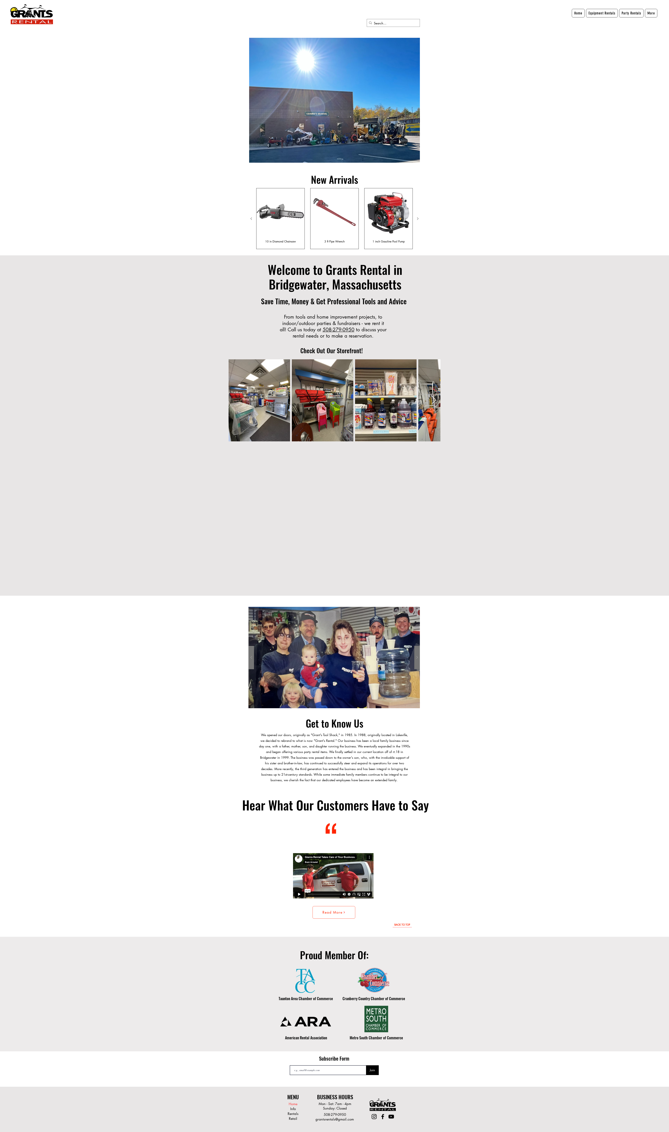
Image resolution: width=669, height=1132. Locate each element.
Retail (293, 1118)
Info (293, 1109)
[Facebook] (382, 1116)
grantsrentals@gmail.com (335, 1119)
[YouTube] (391, 1116)
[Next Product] (418, 219)
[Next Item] (433, 400)
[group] (334, 218)
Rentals (293, 1113)
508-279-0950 (338, 329)
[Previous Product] (251, 219)
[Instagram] (374, 1116)
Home (293, 1104)
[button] (651, 13)
